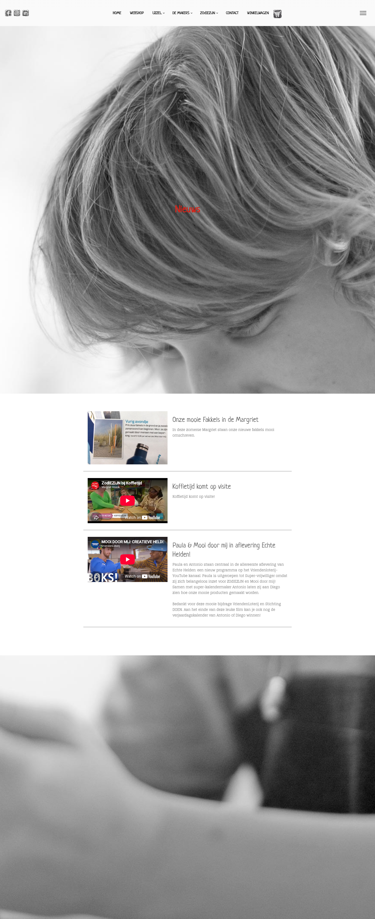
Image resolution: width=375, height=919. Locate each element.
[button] (158, 13)
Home (117, 13)
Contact (232, 13)
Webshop (137, 13)
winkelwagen (258, 13)
